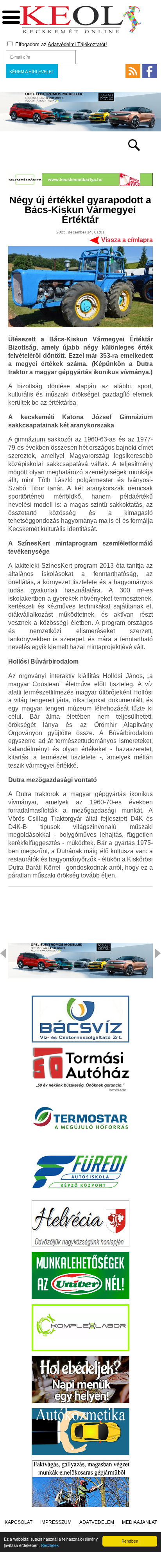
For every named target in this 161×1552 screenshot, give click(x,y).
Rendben (130, 1541)
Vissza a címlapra (127, 240)
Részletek (50, 1545)
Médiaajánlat (139, 1522)
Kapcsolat (18, 1522)
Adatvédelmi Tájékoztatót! (77, 44)
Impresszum (56, 1522)
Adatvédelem (96, 1522)
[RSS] (132, 71)
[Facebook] (149, 71)
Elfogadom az (60, 44)
